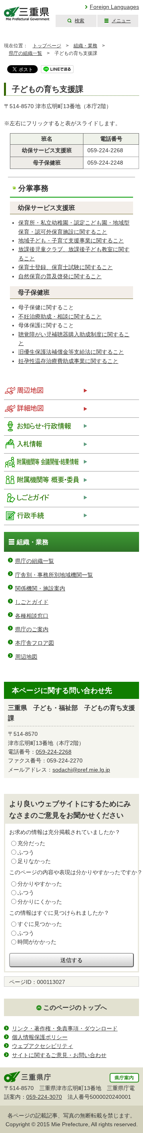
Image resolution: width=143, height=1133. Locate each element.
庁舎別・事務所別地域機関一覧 (54, 575)
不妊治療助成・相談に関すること (60, 316)
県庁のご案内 (31, 629)
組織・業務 (85, 46)
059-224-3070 (44, 1097)
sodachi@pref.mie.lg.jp (81, 769)
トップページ (47, 46)
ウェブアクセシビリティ (42, 1046)
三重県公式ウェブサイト (27, 14)
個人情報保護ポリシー (40, 1037)
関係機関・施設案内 (40, 588)
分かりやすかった (39, 884)
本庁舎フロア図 (34, 643)
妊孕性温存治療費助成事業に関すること (68, 361)
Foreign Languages (114, 7)
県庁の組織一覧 (25, 53)
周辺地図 (26, 657)
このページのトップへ (75, 1007)
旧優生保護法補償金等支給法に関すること (71, 352)
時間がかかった (36, 942)
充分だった (31, 843)
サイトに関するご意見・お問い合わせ (59, 1055)
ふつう (25, 852)
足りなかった (34, 861)
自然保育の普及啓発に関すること (60, 276)
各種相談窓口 (31, 616)
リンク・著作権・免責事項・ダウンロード (65, 1028)
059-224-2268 (54, 752)
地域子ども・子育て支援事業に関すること (71, 240)
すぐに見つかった (39, 924)
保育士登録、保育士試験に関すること (65, 267)
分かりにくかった (39, 901)
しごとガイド (31, 602)
